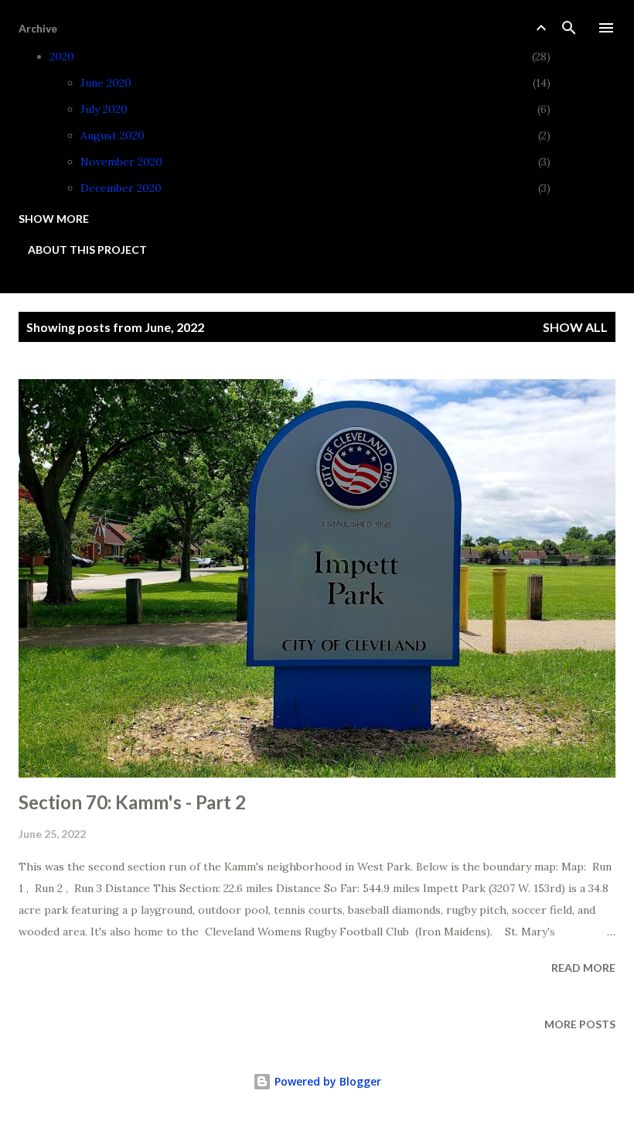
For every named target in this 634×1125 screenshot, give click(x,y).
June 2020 (105, 83)
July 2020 (104, 109)
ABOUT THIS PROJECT (87, 249)
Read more (583, 967)
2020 (61, 56)
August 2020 (112, 135)
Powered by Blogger (326, 1081)
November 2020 (121, 162)
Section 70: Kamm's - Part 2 (132, 802)
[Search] (569, 28)
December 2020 (121, 188)
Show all (575, 327)
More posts (579, 1024)
